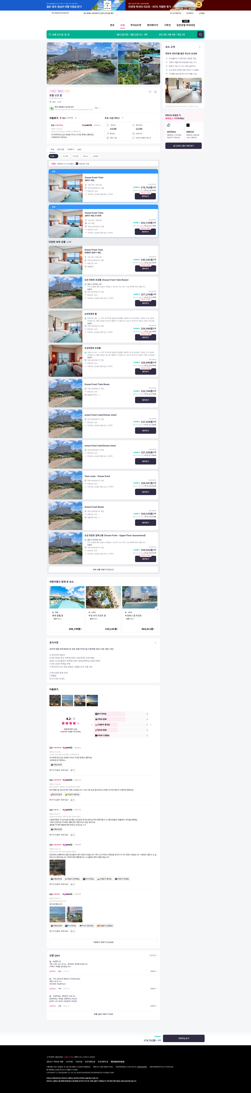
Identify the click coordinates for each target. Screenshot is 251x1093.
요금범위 (95, 156)
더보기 (89, 289)
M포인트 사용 (84, 164)
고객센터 (202, 13)
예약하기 (145, 196)
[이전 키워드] (92, 724)
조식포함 (65, 156)
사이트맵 (69, 1062)
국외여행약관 (90, 1062)
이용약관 (78, 1062)
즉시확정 (75, 156)
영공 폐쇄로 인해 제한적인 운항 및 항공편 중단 (98, 13)
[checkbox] (77, 163)
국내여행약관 (103, 1062)
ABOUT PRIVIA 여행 (55, 1062)
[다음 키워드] (151, 724)
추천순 (52, 156)
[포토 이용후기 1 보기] (55, 700)
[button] (103, 868)
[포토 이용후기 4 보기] (92, 700)
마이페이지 (190, 13)
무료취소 (85, 156)
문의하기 (153, 955)
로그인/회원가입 (175, 13)
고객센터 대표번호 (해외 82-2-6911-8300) (71, 1056)
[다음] (157, 609)
